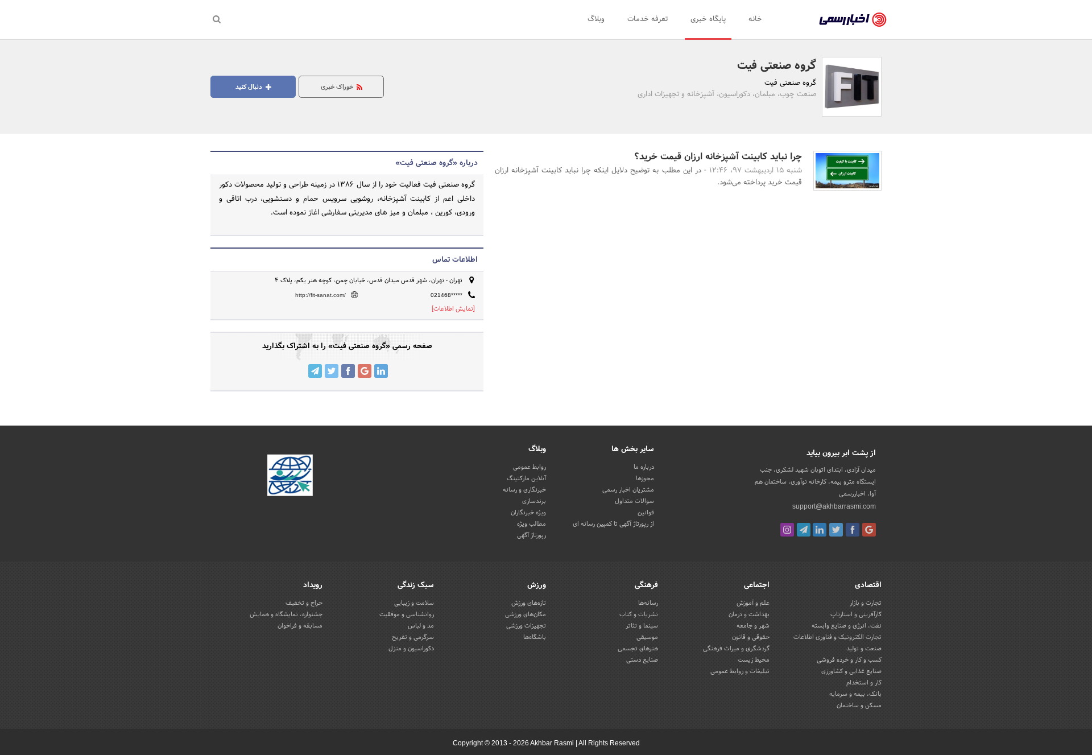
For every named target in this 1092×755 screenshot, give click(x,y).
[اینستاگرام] (787, 530)
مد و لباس (421, 626)
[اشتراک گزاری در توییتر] (331, 371)
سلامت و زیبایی (414, 603)
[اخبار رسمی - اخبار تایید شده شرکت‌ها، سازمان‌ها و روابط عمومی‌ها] (852, 20)
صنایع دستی (642, 660)
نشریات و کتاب (638, 614)
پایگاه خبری (708, 19)
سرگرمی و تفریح (413, 637)
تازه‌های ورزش (528, 603)
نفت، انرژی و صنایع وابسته (847, 626)
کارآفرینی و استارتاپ (856, 614)
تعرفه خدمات (647, 19)
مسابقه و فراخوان (300, 626)
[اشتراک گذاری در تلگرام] (315, 371)
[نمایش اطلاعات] (453, 309)
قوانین (646, 513)
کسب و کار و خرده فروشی (849, 660)
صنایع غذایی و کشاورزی (851, 671)
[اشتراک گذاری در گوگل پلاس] (364, 371)
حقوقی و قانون (751, 637)
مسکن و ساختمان (859, 705)
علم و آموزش (753, 603)
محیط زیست (754, 660)
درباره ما (644, 467)
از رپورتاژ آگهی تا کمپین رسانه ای (613, 524)
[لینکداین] (819, 530)
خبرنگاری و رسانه (524, 490)
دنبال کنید (249, 87)
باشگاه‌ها (534, 637)
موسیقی (647, 637)
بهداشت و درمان (749, 614)
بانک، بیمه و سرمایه (855, 694)
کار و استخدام (864, 683)
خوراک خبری (338, 87)
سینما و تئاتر (642, 626)
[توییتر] (836, 530)
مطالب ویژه (531, 524)
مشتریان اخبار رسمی (628, 490)
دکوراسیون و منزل (411, 648)
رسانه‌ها (648, 603)
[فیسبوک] (852, 530)
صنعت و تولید (864, 648)
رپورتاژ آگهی (531, 535)
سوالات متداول (634, 501)
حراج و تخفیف (304, 603)
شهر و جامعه (753, 626)
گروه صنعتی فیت (776, 66)
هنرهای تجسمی (638, 648)
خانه (755, 19)
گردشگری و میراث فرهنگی (736, 648)
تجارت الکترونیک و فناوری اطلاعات (837, 637)
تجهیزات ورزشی (526, 626)
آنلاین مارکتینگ (526, 478)
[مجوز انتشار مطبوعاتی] (290, 477)
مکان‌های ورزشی (525, 614)
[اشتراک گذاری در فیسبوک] (348, 371)
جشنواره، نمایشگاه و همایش (286, 614)
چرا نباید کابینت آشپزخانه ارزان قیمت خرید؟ (718, 156)
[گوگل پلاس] (869, 530)
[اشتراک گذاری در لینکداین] (381, 371)
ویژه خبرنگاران (528, 513)
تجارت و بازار (866, 603)
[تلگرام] (803, 530)
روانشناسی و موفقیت (406, 614)
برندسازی (534, 501)
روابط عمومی (529, 467)
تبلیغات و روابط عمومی (740, 671)
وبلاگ (596, 19)
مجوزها (645, 478)
